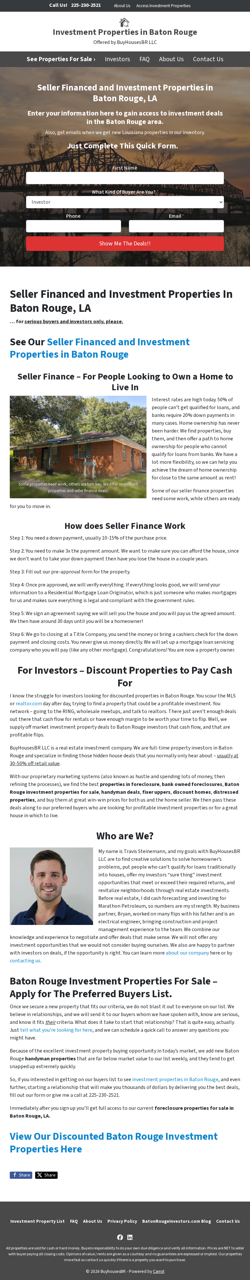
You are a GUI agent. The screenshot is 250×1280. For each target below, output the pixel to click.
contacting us (25, 960)
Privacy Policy (122, 1221)
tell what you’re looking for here (56, 1030)
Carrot (158, 1271)
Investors (117, 59)
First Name (125, 168)
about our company (187, 953)
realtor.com (29, 703)
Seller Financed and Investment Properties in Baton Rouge (100, 348)
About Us (122, 6)
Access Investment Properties (163, 6)
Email (176, 216)
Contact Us (208, 59)
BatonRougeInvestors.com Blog (176, 1221)
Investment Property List (37, 1221)
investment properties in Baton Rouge (175, 1079)
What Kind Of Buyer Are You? (125, 192)
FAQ (144, 59)
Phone (73, 216)
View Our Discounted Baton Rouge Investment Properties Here (114, 1142)
